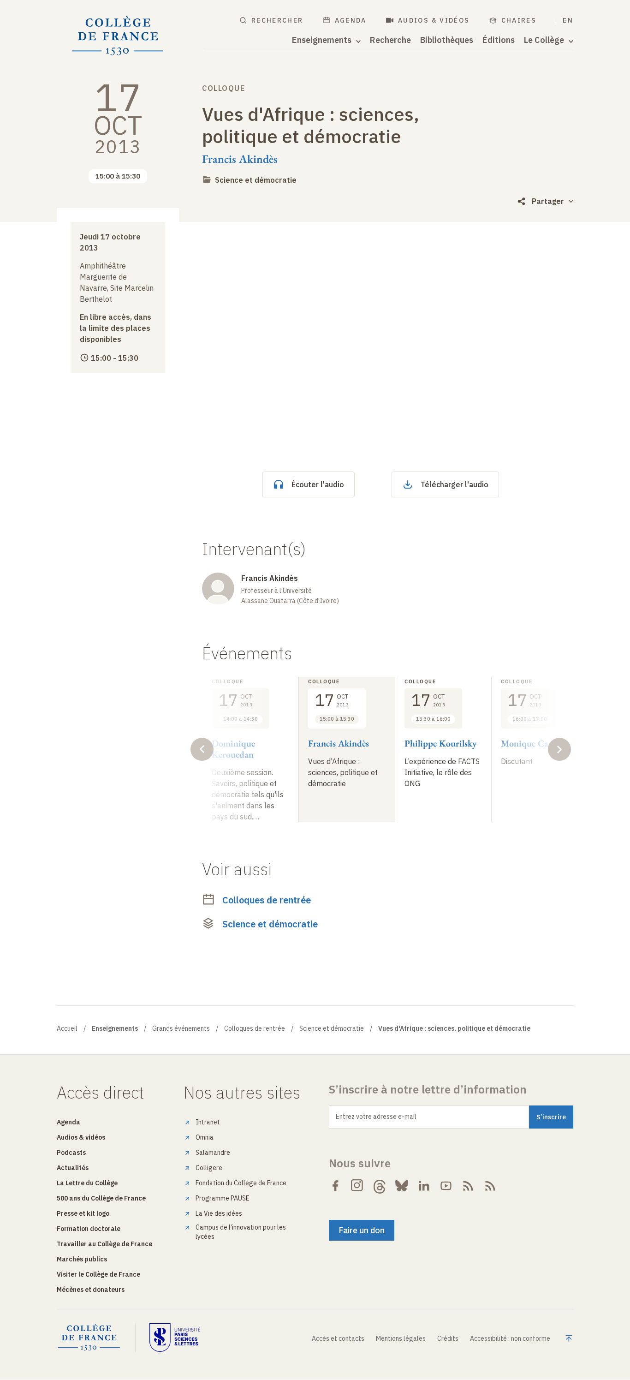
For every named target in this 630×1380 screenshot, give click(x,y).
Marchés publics (82, 1259)
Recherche (390, 40)
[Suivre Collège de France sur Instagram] (357, 1185)
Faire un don (362, 1230)
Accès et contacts (338, 1338)
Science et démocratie (256, 180)
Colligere (209, 1168)
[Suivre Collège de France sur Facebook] (335, 1185)
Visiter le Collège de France (98, 1274)
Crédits (447, 1338)
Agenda (351, 20)
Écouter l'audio (317, 484)
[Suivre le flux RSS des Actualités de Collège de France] (468, 1185)
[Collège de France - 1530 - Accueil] (118, 36)
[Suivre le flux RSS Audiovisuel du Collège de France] (490, 1185)
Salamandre (213, 1152)
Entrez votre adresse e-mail (376, 1116)
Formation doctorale (88, 1229)
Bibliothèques (446, 40)
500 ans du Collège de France (101, 1198)
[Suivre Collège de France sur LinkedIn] (423, 1185)
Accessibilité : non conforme (510, 1338)
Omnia (205, 1137)
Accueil (67, 1028)
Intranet (208, 1122)
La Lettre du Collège (87, 1183)
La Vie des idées (219, 1213)
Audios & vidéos (434, 20)
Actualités (73, 1168)
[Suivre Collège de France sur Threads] (379, 1185)
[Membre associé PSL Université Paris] (174, 1337)
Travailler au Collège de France (104, 1244)
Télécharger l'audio (454, 484)
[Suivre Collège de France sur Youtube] (446, 1185)
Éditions (498, 40)
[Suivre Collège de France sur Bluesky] (401, 1185)
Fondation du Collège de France (241, 1183)
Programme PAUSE (223, 1198)
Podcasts (71, 1152)
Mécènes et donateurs (91, 1289)
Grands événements (181, 1028)
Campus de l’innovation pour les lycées (241, 1232)
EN (568, 20)
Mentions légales (401, 1338)
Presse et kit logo (83, 1213)
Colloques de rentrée (266, 900)
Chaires (519, 20)
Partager (548, 201)
